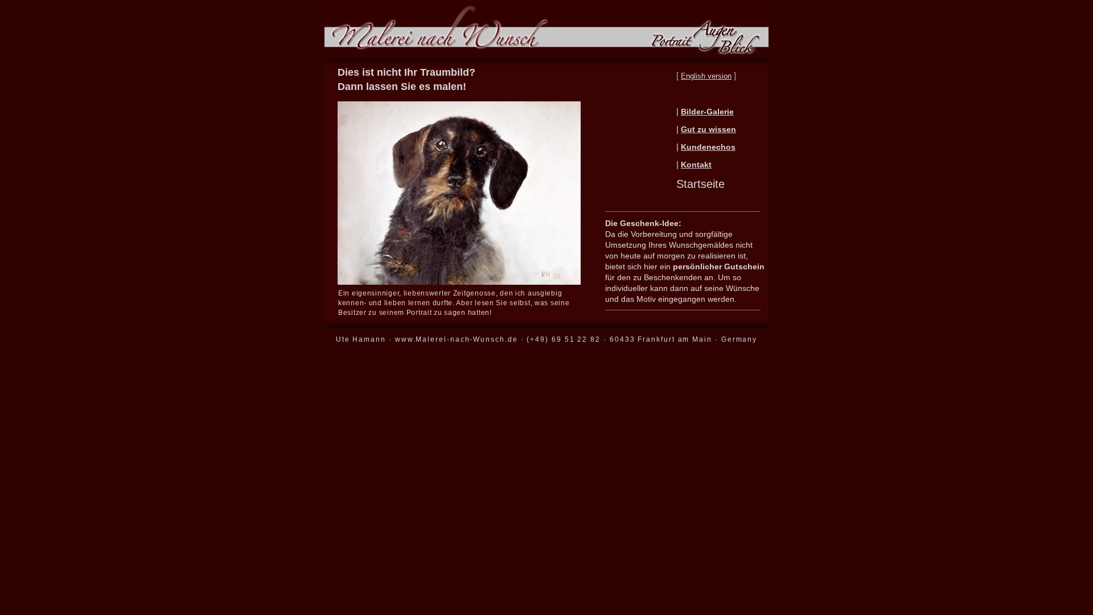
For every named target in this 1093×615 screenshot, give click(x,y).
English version (706, 76)
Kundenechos (708, 146)
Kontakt (696, 164)
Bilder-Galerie (707, 111)
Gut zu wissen (708, 129)
